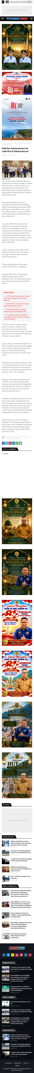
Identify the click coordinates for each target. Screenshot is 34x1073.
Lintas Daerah (26, 437)
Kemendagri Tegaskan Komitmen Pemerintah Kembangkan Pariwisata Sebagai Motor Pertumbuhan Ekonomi (21, 925)
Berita (7, 437)
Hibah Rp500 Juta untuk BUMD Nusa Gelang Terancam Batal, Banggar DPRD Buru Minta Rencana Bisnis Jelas (20, 978)
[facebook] (3, 954)
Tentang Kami (17, 1063)
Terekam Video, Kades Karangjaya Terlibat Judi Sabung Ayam (21, 860)
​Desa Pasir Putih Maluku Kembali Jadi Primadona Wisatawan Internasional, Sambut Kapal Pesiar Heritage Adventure (21, 893)
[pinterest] (30, 954)
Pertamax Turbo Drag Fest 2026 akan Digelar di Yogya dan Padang (21, 968)
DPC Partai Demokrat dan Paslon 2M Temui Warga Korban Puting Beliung (17, 298)
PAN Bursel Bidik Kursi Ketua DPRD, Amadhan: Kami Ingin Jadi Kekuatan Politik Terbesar (21, 843)
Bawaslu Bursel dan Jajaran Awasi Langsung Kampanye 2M (15, 310)
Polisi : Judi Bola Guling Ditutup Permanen (21, 877)
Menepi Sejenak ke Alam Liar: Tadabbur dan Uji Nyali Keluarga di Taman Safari (21, 915)
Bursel (12, 437)
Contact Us (26, 1063)
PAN (8, 438)
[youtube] (21, 954)
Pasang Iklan (8, 1063)
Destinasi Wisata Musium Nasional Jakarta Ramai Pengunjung (19, 935)
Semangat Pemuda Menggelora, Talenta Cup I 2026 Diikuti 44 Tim (21, 852)
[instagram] (17, 954)
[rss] (12, 954)
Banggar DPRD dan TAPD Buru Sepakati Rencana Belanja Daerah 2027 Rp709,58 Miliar (21, 988)
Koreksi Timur (16, 1068)
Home (3, 143)
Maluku (4, 438)
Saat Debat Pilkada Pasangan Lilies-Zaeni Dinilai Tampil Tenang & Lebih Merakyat (16, 317)
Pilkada (12, 438)
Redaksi (5, 155)
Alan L (21, 1070)
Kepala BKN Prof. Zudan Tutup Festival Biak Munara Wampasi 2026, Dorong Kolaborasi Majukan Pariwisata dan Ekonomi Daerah (21, 904)
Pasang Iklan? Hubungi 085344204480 (17, 10)
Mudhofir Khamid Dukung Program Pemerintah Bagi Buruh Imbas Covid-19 (21, 869)
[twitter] (8, 954)
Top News (9, 143)
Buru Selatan (18, 437)
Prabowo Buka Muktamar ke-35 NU (20, 1002)
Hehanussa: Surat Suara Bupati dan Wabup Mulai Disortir (16, 305)
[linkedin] (25, 954)
